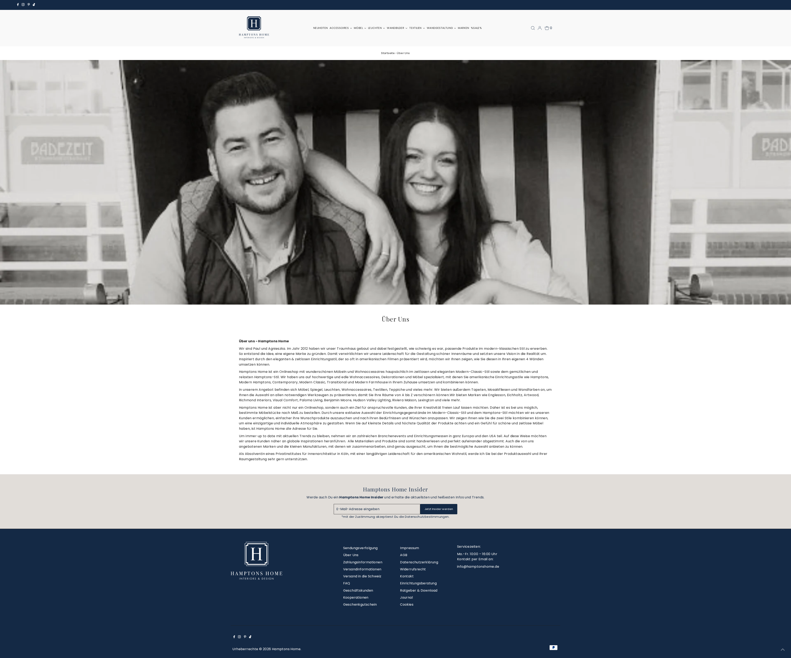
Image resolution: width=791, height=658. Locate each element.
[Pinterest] (29, 5)
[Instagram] (23, 5)
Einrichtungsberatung (418, 583)
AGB (403, 555)
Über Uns (351, 555)
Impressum (409, 548)
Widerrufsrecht (413, 569)
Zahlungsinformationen (362, 562)
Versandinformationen (362, 569)
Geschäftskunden (358, 590)
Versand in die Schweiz (362, 576)
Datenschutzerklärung (419, 562)
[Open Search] (533, 28)
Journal (406, 597)
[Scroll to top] (783, 650)
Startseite (388, 53)
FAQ (346, 583)
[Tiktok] (34, 5)
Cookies (406, 604)
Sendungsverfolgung (360, 548)
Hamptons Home (286, 649)
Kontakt (407, 576)
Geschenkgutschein (360, 604)
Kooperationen (356, 597)
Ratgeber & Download (419, 590)
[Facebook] (18, 5)
